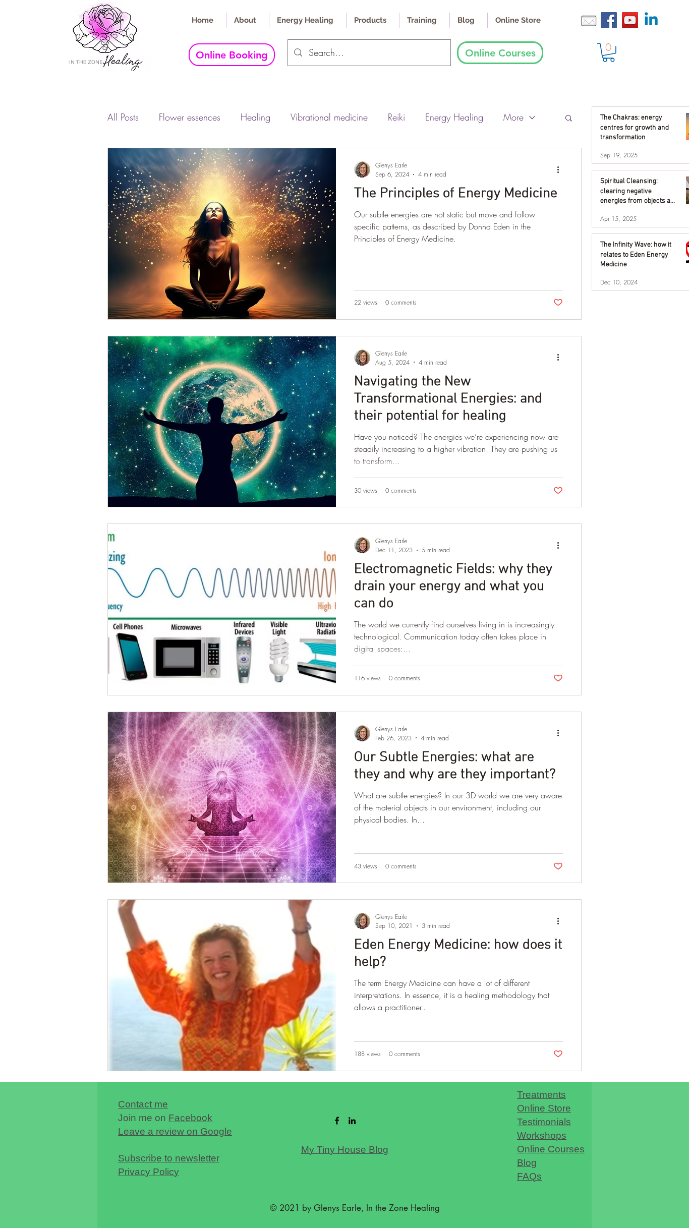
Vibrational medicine (329, 117)
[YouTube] (630, 20)
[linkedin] (352, 1121)
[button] (608, 52)
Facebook (190, 1118)
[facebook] (337, 1121)
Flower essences (189, 117)
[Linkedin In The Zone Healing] (651, 20)
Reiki (396, 117)
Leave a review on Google (175, 1131)
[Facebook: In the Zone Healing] (609, 20)
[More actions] (561, 169)
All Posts (123, 117)
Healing (255, 117)
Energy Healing (454, 117)
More (513, 117)
